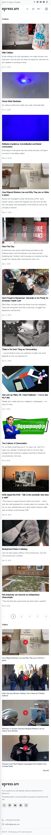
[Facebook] (37, 2)
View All (46, 770)
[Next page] (46, 616)
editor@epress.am (12, 824)
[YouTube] (41, 2)
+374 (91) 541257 (12, 820)
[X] (34, 2)
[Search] (27, 9)
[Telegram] (44, 2)
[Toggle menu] (46, 9)
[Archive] (33, 9)
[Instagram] (47, 2)
